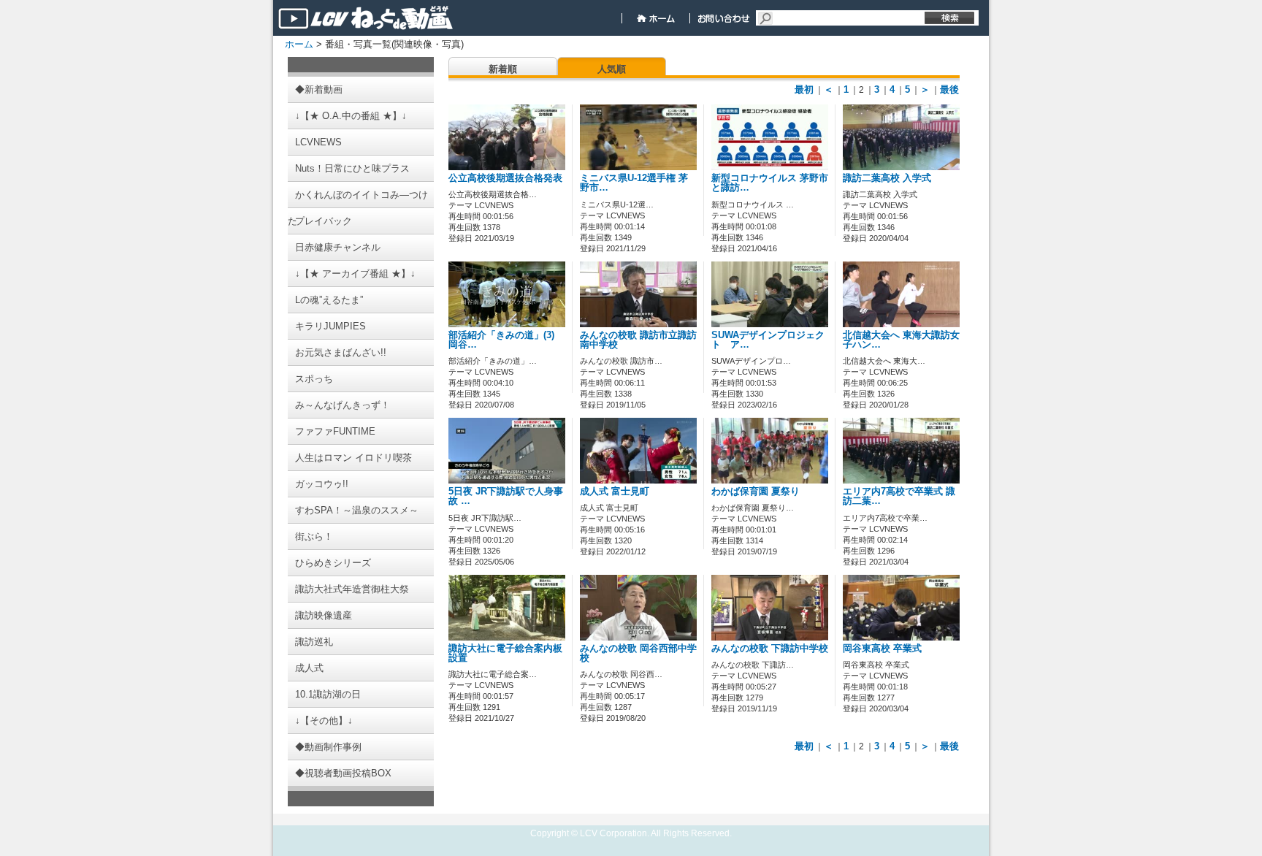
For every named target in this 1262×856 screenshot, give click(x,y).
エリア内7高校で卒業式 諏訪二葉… (899, 496)
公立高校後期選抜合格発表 (505, 178)
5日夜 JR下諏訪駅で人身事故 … (505, 496)
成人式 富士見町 (614, 491)
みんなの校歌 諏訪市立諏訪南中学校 (638, 340)
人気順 (611, 69)
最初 (804, 89)
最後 (949, 89)
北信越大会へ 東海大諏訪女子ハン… (901, 340)
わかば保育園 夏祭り (755, 491)
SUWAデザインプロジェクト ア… (768, 340)
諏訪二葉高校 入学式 (887, 178)
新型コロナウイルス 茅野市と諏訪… (769, 183)
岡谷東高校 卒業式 (882, 648)
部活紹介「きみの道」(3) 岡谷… (501, 340)
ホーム (299, 44)
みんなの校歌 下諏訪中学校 (769, 648)
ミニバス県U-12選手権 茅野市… (634, 183)
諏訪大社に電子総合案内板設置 (505, 653)
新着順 (503, 69)
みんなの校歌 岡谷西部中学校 (638, 653)
